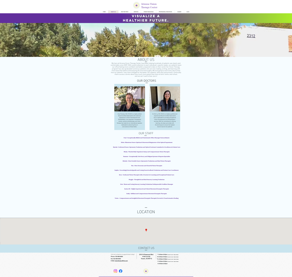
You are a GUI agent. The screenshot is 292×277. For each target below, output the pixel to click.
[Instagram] (115, 271)
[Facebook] (120, 271)
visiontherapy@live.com (121, 261)
